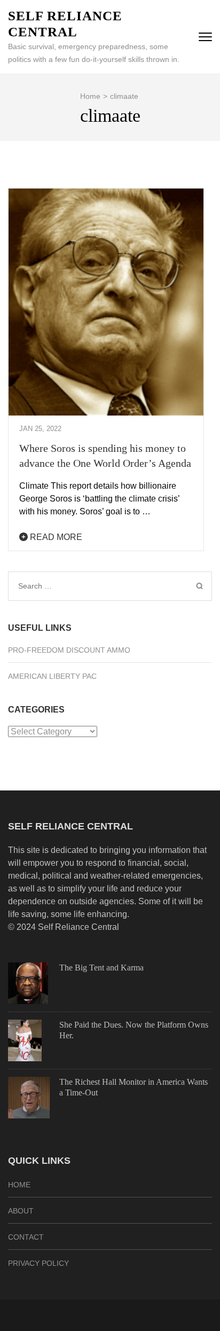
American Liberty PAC (52, 676)
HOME (19, 1184)
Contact (26, 1237)
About (21, 1211)
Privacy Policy (38, 1263)
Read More (55, 537)
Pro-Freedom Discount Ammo (69, 650)
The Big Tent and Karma (101, 967)
